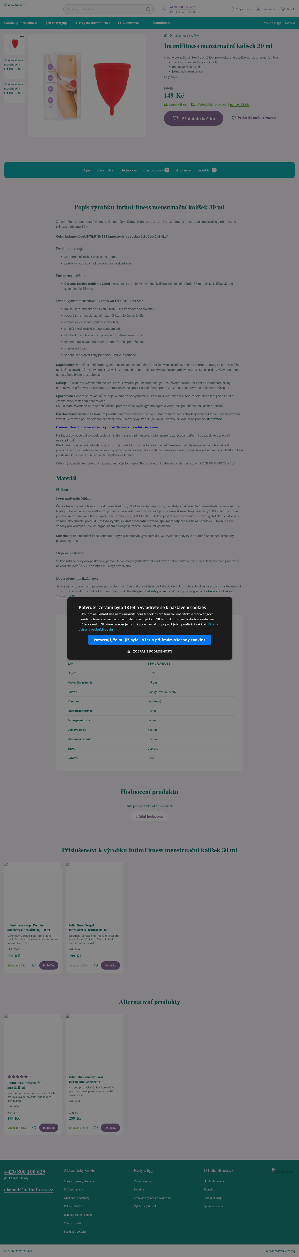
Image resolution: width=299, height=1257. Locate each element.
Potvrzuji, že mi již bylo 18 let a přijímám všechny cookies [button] (149, 639)
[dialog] (149, 628)
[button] (149, 651)
